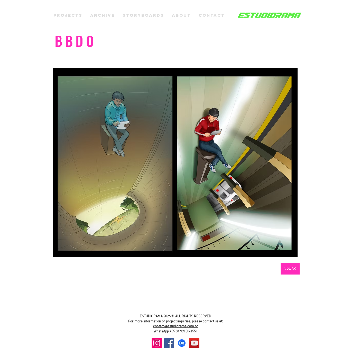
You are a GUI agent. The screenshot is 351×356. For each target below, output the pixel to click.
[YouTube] (194, 343)
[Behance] (182, 343)
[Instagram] (157, 343)
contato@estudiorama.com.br (175, 326)
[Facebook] (169, 343)
